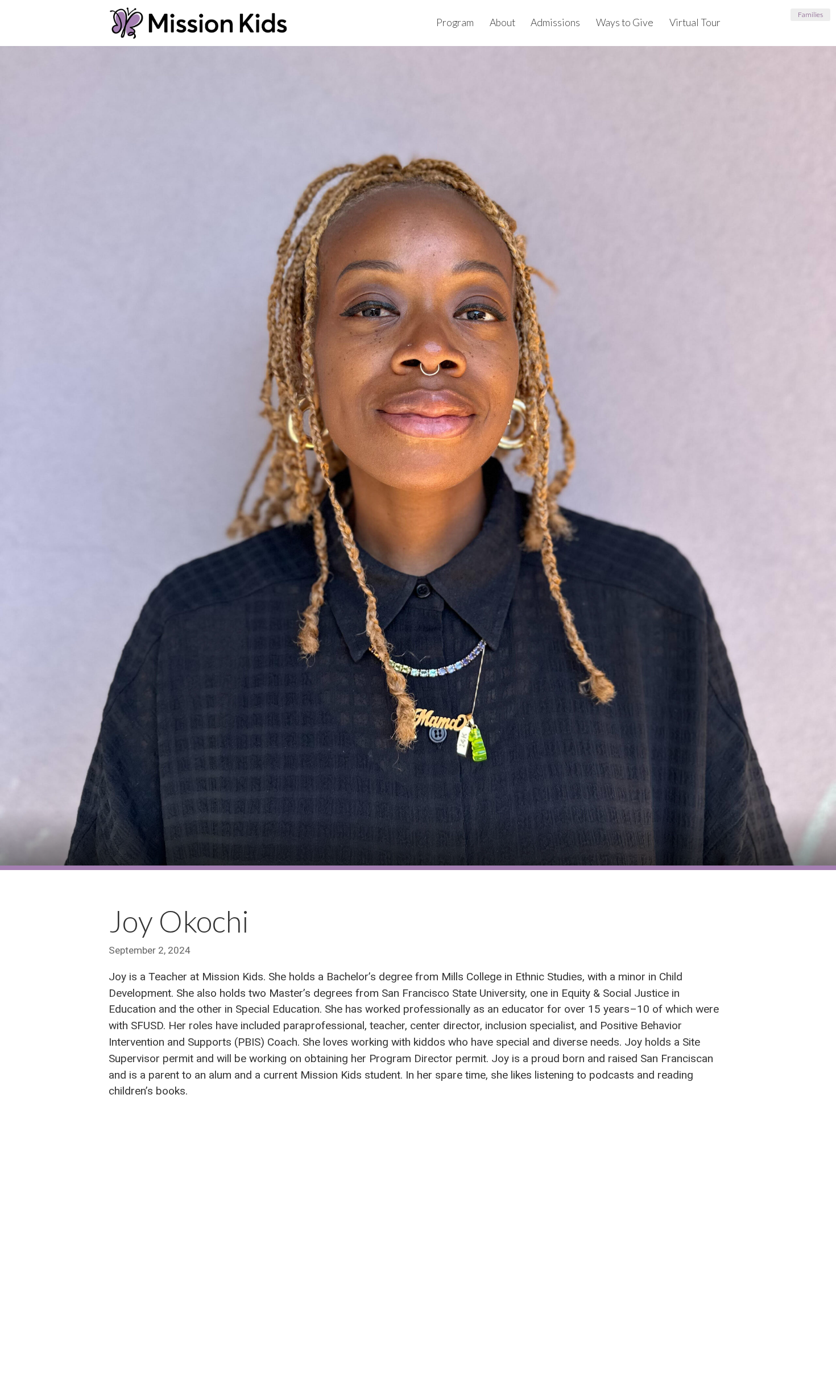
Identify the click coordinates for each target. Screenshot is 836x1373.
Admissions (555, 22)
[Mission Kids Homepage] (198, 23)
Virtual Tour (695, 22)
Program (455, 22)
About (502, 22)
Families (810, 14)
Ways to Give (624, 22)
